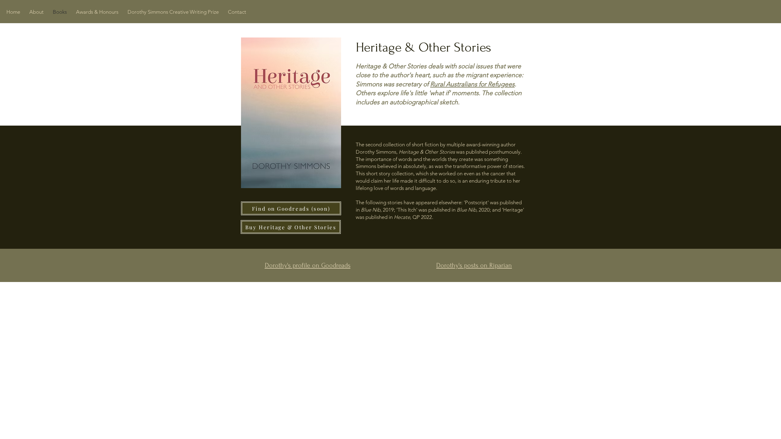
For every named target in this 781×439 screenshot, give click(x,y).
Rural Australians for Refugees (472, 84)
